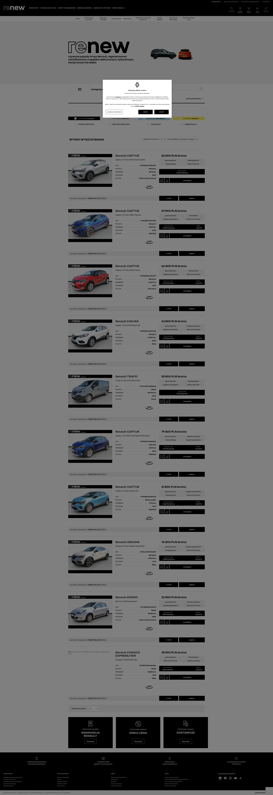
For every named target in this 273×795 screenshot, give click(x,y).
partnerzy (118, 97)
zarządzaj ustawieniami (114, 112)
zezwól (161, 112)
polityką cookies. (139, 106)
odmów (145, 112)
